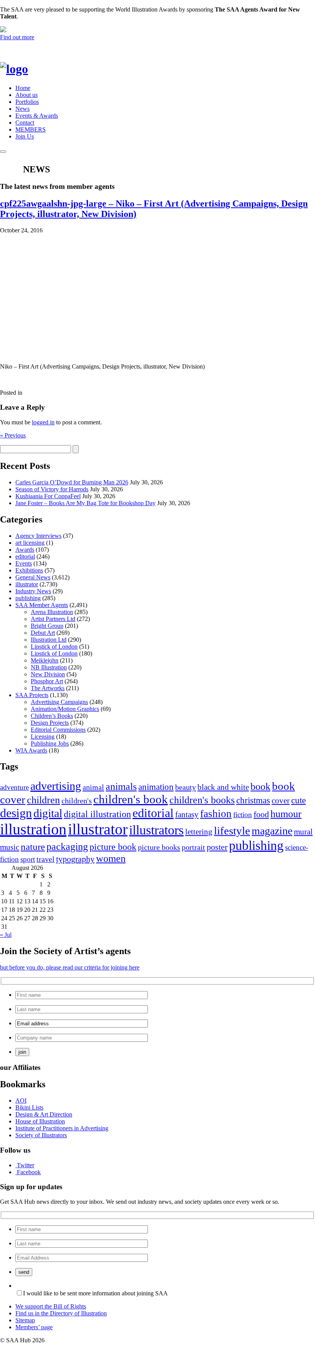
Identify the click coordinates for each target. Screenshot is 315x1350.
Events (23, 563)
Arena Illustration (52, 612)
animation (156, 787)
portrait (193, 847)
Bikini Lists (29, 1107)
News (22, 108)
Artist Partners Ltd (53, 619)
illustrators (156, 830)
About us (26, 95)
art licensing (30, 542)
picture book (113, 846)
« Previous (13, 435)
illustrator (26, 584)
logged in (43, 422)
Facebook (29, 1172)
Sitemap (25, 1320)
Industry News (33, 591)
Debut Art (43, 632)
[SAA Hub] (26, 69)
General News (32, 577)
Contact (24, 122)
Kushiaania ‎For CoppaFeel (48, 496)
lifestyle (232, 830)
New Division (48, 674)
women (111, 858)
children (43, 800)
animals (121, 786)
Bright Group (47, 625)
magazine (272, 831)
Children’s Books (52, 716)
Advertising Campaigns (59, 702)
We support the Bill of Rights (50, 1306)
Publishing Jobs (50, 743)
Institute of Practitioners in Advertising (61, 1128)
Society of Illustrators (41, 1135)
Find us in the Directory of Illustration (61, 1313)
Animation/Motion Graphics (65, 709)
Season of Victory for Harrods (51, 489)
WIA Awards (31, 750)
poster (217, 847)
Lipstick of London (54, 646)
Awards (24, 549)
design (16, 813)
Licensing (43, 736)
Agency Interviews (38, 535)
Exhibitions (29, 570)
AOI (21, 1100)
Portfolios (27, 101)
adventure (14, 787)
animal (93, 787)
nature (33, 846)
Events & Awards (36, 115)
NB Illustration (49, 667)
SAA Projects (31, 695)
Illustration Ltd (48, 639)
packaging (67, 846)
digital (47, 813)
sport (27, 859)
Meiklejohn (44, 660)
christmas (253, 800)
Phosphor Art (47, 681)
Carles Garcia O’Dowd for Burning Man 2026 (71, 482)
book (260, 786)
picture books (159, 847)
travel (45, 859)
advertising (55, 786)
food (261, 814)
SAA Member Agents (41, 605)
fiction (242, 815)
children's (76, 800)
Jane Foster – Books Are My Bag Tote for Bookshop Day (85, 503)
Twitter (25, 1165)
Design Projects (50, 722)
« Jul (6, 934)
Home (22, 88)
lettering (198, 831)
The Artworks (48, 688)
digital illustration (97, 814)
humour (286, 813)
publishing (28, 598)
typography (75, 859)
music (9, 847)
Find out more (17, 37)
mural (303, 831)
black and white (223, 787)
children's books (202, 800)
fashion (216, 813)
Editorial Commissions (58, 729)
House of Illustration (40, 1121)
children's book (130, 799)
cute (298, 800)
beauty (185, 787)
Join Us (24, 136)
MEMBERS (30, 129)
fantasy (187, 814)
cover (281, 800)
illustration (33, 829)
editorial (25, 556)
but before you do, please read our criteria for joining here (69, 967)
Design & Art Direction (43, 1114)
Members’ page (34, 1327)
